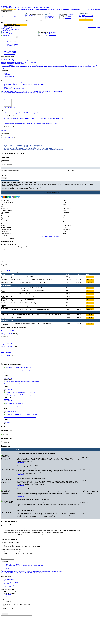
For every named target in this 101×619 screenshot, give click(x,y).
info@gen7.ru (85, 18)
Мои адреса (7, 583)
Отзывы (5, 235)
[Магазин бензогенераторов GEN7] (9, 16)
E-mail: (2, 265)
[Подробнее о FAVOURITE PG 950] (8, 106)
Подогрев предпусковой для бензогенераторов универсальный (21, 383)
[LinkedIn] (10, 197)
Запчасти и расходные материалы (12, 272)
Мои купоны (7, 586)
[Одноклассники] (4, 197)
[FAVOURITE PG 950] (10, 140)
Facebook (52, 16)
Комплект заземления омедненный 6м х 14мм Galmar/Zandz (20, 417)
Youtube (51, 18)
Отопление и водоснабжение (25, 9)
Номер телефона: (7, 601)
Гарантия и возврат (9, 76)
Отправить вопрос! (6, 270)
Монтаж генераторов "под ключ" (13, 83)
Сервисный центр (8, 85)
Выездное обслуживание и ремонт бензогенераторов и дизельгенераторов (24, 84)
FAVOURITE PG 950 (9, 107)
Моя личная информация (10, 585)
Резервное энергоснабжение (8, 9)
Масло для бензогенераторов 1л (12, 406)
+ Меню (8, 40)
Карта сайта (7, 568)
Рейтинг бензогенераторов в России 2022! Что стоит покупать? (21, 113)
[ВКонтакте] (2, 197)
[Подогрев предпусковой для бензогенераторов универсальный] (21, 381)
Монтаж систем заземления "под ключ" (14, 88)
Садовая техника (75, 9)
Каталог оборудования (12, 25)
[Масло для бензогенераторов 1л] (13, 403)
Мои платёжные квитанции (11, 582)
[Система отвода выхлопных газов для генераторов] (18, 367)
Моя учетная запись (9, 579)
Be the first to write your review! (50, 236)
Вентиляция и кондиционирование (45, 9)
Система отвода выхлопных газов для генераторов (17, 370)
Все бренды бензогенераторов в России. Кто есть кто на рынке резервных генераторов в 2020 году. (30, 123)
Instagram (52, 17)
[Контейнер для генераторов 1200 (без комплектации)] (21, 392)
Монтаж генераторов (12, 44)
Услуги (6, 26)
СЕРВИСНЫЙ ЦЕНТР (10, 27)
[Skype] (17, 197)
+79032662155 (71, 14)
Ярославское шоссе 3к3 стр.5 (30, 15)
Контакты (9, 47)
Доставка (6, 73)
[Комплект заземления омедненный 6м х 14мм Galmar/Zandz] (20, 414)
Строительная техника (62, 9)
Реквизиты (7, 74)
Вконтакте (49, 15)
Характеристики (7, 199)
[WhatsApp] (15, 197)
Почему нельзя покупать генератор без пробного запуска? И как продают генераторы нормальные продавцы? (33, 118)
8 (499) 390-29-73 (86, 16)
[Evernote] (8, 197)
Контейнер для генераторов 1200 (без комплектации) (18, 395)
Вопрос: (3, 249)
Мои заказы (7, 580)
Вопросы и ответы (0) (8, 238)
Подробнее (20, 462)
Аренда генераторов (9, 87)
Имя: (2, 261)
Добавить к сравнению (10, 378)
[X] (6, 197)
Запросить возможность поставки (10, 180)
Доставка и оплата (12, 45)
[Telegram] (19, 197)
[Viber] (13, 197)
